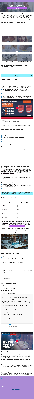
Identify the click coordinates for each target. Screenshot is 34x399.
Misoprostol (10, 324)
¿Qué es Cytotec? (6, 79)
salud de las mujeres (28, 148)
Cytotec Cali (3, 206)
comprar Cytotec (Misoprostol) (8, 223)
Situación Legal (2, 385)
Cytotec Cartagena (4, 209)
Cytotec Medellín (4, 205)
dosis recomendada (5, 254)
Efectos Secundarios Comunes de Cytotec (12, 277)
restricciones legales (9, 142)
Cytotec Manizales (4, 213)
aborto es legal (10, 132)
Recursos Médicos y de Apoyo (4, 384)
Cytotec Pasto (3, 218)
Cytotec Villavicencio (4, 217)
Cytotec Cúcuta (4, 214)
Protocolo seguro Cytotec (4, 383)
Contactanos (2, 386)
